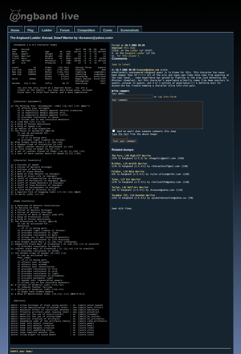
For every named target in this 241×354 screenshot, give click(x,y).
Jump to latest (121, 64)
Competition (86, 30)
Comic (107, 30)
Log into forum (167, 96)
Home (15, 30)
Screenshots (129, 30)
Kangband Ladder (135, 53)
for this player (127, 55)
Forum (64, 30)
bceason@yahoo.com (148, 69)
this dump (123, 47)
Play (30, 30)
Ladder (47, 30)
